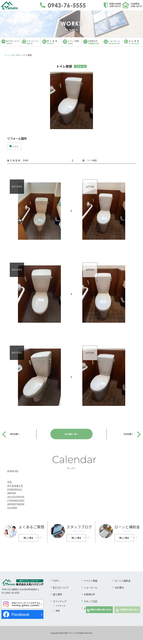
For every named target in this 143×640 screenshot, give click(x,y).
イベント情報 (90, 580)
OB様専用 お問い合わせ (129, 609)
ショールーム (90, 587)
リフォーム (60, 605)
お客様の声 (89, 594)
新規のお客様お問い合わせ (115, 5)
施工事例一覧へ (71, 434)
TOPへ (56, 580)
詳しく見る (28, 537)
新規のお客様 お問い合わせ (100, 609)
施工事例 (16, 55)
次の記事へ (128, 434)
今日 (9, 482)
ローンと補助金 (122, 580)
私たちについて (61, 587)
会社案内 (119, 587)
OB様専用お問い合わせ (136, 5)
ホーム (7, 55)
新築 (58, 610)
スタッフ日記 (90, 601)
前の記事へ (15, 434)
